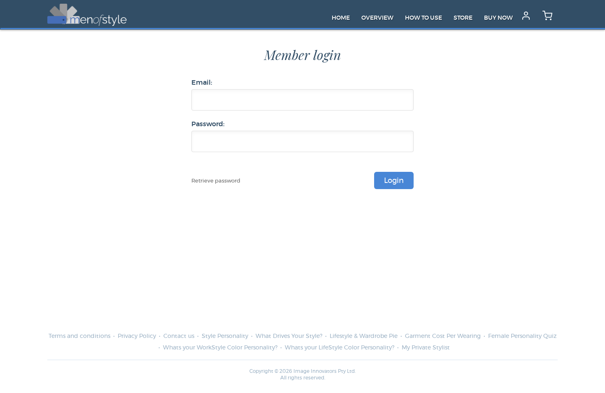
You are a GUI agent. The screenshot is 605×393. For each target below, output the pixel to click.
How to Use (423, 18)
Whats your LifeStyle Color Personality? (339, 348)
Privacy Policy (137, 336)
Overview (377, 18)
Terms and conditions (79, 336)
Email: (201, 82)
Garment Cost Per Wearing (443, 336)
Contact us (178, 336)
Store (463, 18)
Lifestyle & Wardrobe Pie (364, 336)
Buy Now (498, 18)
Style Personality (225, 336)
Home (341, 18)
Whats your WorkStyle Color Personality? (220, 348)
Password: (208, 124)
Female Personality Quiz (522, 336)
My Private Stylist (426, 348)
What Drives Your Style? (289, 336)
